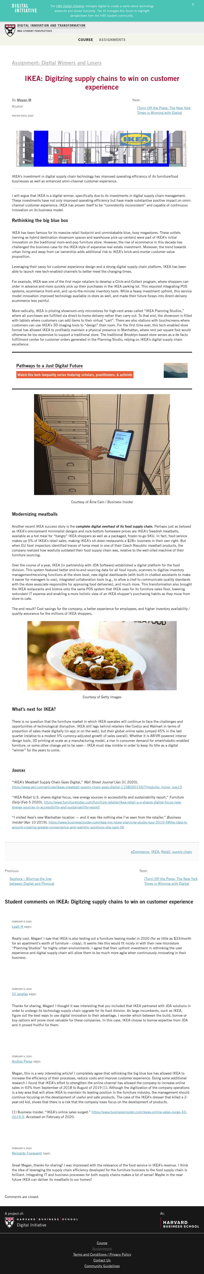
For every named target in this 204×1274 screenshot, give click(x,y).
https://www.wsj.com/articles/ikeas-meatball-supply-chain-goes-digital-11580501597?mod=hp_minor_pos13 (97, 787)
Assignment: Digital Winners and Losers (57, 62)
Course (85, 39)
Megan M (24, 100)
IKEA (155, 851)
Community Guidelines (102, 1266)
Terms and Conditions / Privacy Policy (102, 1254)
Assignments (112, 39)
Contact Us (102, 1260)
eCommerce (140, 851)
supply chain (182, 851)
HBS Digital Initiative (70, 6)
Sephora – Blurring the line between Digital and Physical (32, 881)
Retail (165, 851)
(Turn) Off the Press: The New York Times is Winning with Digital (163, 110)
